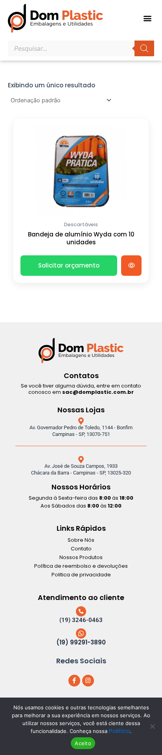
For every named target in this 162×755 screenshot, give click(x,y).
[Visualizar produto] (131, 265)
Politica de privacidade (81, 574)
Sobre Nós (81, 540)
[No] (152, 726)
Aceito (83, 743)
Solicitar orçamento (68, 265)
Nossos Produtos (81, 557)
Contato (81, 548)
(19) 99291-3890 (81, 642)
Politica (119, 731)
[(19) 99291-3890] (81, 633)
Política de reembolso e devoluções (81, 566)
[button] (147, 18)
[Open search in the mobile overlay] (81, 48)
